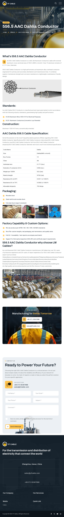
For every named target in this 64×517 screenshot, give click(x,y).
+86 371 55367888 (21, 385)
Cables (5, 505)
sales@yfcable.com (21, 387)
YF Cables (15, 514)
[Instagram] (61, 514)
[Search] (55, 3)
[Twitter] (54, 514)
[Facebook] (51, 514)
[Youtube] (57, 514)
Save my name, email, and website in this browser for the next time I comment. (31, 420)
